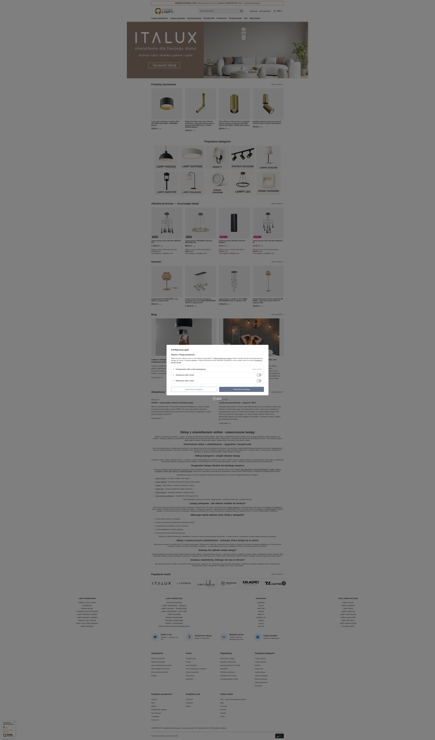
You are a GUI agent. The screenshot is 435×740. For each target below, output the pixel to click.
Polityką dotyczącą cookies (223, 358)
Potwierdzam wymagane (194, 389)
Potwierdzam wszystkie (241, 389)
